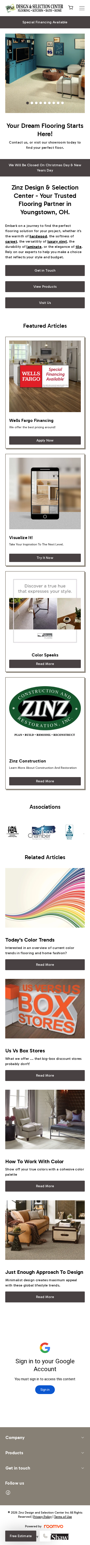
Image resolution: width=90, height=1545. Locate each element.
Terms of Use (63, 1517)
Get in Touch (45, 270)
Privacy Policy (42, 1517)
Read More (45, 664)
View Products (45, 286)
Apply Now (45, 440)
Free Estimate (21, 1536)
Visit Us (45, 303)
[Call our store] (45, 1536)
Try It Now (45, 558)
